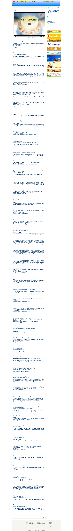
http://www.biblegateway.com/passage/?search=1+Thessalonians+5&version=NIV (25, 164)
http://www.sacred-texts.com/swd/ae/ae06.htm (20, 455)
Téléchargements (32, 5)
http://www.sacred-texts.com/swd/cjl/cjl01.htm (20, 465)
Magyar (31, 523)
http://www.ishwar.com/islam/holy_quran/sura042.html (21, 311)
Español (31, 524)
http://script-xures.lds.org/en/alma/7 (18, 353)
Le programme (19, 5)
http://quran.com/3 (15, 283)
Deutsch (29, 523)
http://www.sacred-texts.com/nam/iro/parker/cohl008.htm (21, 361)
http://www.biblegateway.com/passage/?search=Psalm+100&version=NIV (24, 160)
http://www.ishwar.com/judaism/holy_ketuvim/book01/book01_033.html (24, 328)
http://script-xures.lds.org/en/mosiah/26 (19, 349)
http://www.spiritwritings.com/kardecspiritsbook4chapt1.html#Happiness (24, 415)
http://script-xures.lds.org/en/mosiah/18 (19, 342)
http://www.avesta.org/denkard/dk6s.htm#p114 (20, 490)
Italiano (34, 523)
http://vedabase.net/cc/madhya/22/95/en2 (19, 272)
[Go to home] (24, 3)
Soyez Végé (43, 5)
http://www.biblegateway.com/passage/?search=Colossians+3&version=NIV (24, 142)
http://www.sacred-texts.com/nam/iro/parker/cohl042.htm (21, 369)
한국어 (26, 524)
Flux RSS (50, 524)
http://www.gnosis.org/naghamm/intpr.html (19, 193)
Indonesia (28, 524)
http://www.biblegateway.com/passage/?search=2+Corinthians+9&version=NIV (25, 134)
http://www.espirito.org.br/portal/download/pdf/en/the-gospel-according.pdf (24, 390)
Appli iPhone (50, 523)
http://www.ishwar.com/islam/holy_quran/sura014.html (21, 301)
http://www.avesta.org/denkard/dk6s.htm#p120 (20, 497)
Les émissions (15, 5)
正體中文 (31, 522)
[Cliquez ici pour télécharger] (30, 37)
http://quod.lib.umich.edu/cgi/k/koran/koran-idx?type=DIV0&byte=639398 (24, 289)
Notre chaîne (57, 5)
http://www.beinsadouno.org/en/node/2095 (19, 481)
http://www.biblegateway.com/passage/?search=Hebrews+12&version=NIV (24, 152)
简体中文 (33, 522)
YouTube (50, 526)
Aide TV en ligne (39, 524)
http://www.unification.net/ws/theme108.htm (19, 52)
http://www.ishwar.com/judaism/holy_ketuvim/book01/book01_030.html (24, 323)
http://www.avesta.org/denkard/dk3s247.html (20, 506)
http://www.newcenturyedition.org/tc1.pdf (19, 449)
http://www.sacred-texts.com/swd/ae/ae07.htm (20, 459)
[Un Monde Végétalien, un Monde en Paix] (49, 1)
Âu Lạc (28, 522)
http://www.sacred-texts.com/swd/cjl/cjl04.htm (20, 470)
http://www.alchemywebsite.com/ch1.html (19, 199)
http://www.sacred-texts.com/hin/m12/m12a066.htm (21, 224)
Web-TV (23, 5)
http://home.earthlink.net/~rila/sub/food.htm (19, 477)
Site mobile (50, 522)
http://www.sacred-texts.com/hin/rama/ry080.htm (20, 230)
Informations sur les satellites (41, 523)
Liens (36, 5)
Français (26, 523)
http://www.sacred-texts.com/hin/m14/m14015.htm (20, 219)
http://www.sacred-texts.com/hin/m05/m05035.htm (20, 213)
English (26, 522)
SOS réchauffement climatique (50, 5)
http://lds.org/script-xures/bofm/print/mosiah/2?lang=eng (21, 337)
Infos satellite (40, 5)
